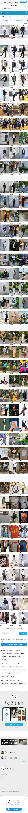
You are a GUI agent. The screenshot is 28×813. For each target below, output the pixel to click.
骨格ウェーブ (14, 683)
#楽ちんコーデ (19, 666)
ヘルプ (2, 777)
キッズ (24, 16)
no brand (17, 653)
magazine (4, 656)
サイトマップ (4, 781)
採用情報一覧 (24, 761)
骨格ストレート (5, 683)
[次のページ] (23, 633)
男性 (10, 16)
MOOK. (22, 653)
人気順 (25, 23)
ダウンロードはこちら (14, 724)
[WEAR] (14, 5)
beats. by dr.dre (12, 656)
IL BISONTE (9, 653)
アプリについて (14, 727)
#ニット (12, 676)
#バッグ (23, 670)
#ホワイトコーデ (16, 670)
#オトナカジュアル (6, 670)
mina (19, 656)
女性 (17, 16)
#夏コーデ (12, 666)
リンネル (4, 659)
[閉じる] (26, 798)
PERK (3, 653)
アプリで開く (23, 1)
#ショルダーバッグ (6, 673)
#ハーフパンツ (16, 673)
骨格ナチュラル (22, 683)
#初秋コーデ (4, 666)
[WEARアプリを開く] (25, 5)
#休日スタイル (5, 676)
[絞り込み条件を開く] (2, 20)
